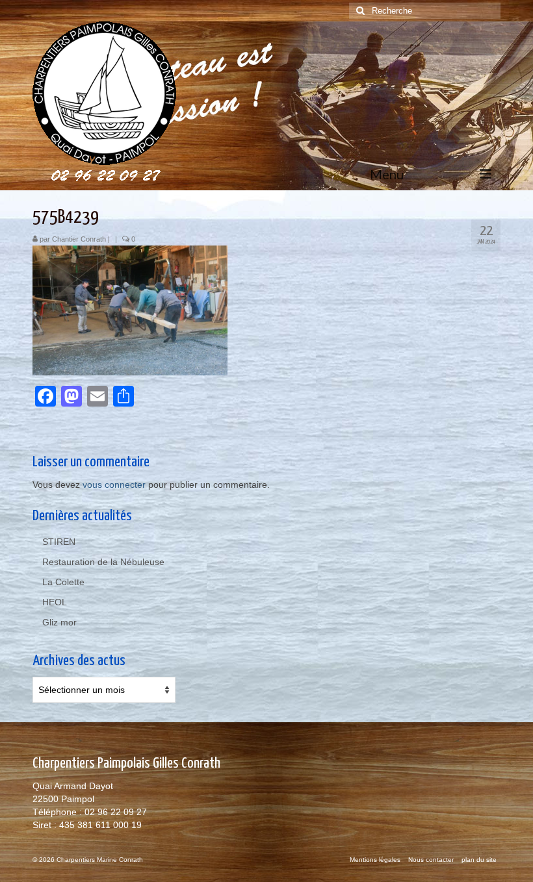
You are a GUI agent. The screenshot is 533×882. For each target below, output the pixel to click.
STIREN (58, 541)
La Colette (63, 582)
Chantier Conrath (79, 239)
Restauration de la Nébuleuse (103, 562)
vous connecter (114, 484)
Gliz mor (59, 622)
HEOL (54, 602)
